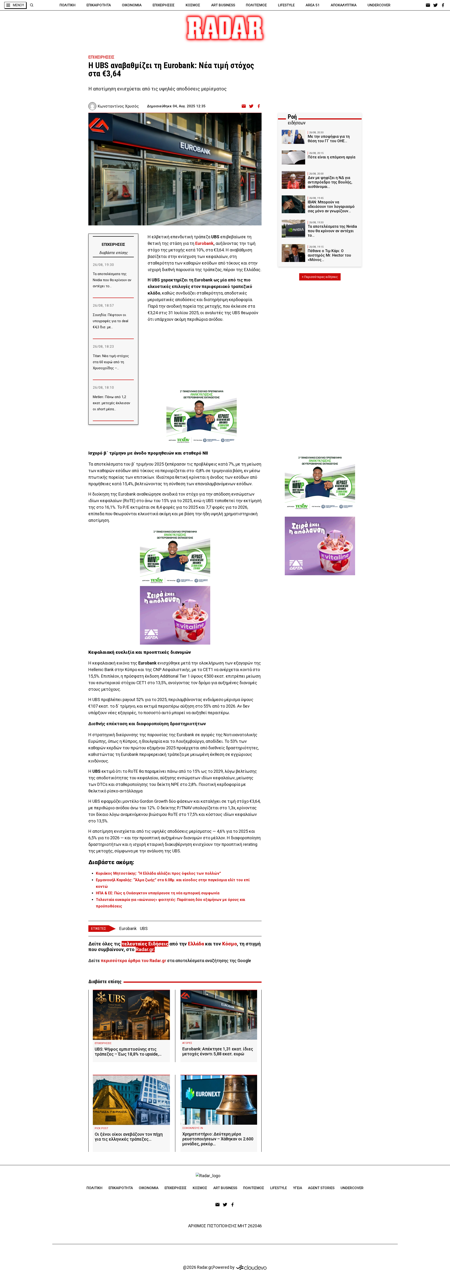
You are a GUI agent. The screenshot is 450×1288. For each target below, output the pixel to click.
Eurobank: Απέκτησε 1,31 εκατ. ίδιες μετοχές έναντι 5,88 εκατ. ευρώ (217, 1051)
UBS (144, 928)
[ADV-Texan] (201, 416)
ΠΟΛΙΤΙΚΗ (67, 5)
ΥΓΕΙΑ (297, 1188)
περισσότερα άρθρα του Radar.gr (133, 960)
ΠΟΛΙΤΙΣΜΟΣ (256, 5)
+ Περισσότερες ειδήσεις (320, 277)
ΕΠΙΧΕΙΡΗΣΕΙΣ (164, 5)
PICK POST (101, 1128)
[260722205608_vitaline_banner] (175, 615)
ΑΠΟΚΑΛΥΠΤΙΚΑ (343, 5)
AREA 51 (313, 5)
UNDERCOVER (379, 5)
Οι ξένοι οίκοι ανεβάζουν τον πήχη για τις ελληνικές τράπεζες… (129, 1137)
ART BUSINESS (223, 5)
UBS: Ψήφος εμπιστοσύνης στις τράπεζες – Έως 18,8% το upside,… (128, 1052)
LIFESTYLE (286, 5)
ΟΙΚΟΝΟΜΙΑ (132, 5)
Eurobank (204, 243)
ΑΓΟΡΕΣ (187, 1043)
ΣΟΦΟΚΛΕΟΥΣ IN (192, 1128)
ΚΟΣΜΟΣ (193, 5)
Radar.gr (145, 949)
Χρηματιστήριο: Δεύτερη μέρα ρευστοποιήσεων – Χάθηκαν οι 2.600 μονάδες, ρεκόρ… (217, 1138)
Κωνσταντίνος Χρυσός (118, 106)
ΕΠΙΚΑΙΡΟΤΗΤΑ (98, 5)
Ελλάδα (196, 944)
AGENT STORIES (321, 1188)
